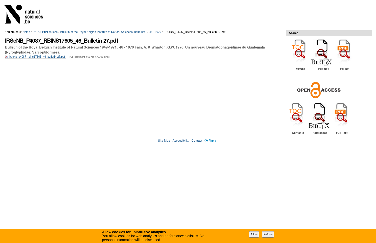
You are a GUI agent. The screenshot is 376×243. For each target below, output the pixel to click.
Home (26, 32)
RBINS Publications (45, 32)
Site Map (164, 140)
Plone (210, 140)
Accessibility (181, 140)
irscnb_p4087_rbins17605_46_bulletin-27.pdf (37, 56)
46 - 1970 (155, 32)
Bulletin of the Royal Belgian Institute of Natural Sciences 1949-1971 (103, 32)
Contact (196, 140)
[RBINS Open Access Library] (26, 15)
